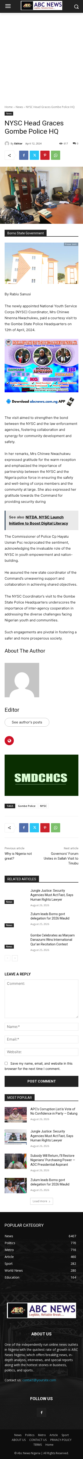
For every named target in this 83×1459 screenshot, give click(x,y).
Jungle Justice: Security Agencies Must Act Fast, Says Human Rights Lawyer (51, 895)
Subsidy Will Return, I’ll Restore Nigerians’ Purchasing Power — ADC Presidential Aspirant (52, 1160)
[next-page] (15, 958)
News (19, 107)
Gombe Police (27, 806)
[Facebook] (23, 155)
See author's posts (27, 722)
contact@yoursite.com (39, 1380)
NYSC (43, 806)
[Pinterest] (45, 155)
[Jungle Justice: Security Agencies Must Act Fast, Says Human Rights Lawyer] (16, 896)
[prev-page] (7, 958)
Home (9, 107)
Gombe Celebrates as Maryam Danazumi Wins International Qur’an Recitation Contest (52, 939)
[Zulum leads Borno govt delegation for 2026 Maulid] (16, 919)
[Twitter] (34, 155)
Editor (18, 143)
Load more (40, 1201)
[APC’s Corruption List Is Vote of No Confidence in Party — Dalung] (16, 1114)
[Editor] (8, 143)
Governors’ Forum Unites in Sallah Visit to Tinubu (61, 858)
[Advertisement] (41, 56)
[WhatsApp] (55, 155)
